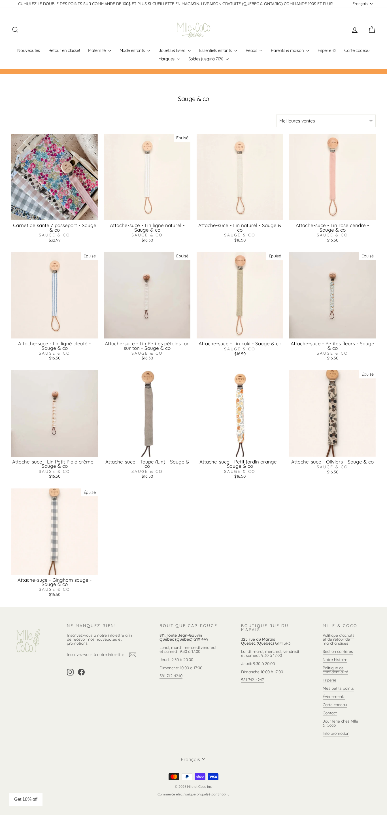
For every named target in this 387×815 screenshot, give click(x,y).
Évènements (334, 696)
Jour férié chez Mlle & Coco (340, 723)
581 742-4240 (171, 675)
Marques (167, 59)
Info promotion (336, 733)
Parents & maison (288, 50)
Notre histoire (335, 659)
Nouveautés (28, 50)
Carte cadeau (357, 50)
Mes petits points (338, 688)
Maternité (97, 50)
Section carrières (338, 651)
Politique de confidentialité (335, 669)
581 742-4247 (252, 679)
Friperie (329, 680)
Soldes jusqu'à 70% (206, 59)
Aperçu (54, 214)
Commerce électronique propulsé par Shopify (193, 794)
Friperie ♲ (327, 50)
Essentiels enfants (216, 50)
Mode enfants (133, 50)
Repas (252, 50)
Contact (330, 712)
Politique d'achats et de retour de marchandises (338, 639)
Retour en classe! (64, 50)
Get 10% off (25, 799)
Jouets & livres (172, 50)
